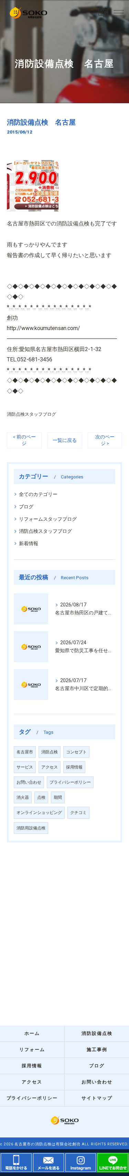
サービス (25, 767)
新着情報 (28, 543)
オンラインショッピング (39, 812)
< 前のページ (24, 440)
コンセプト (76, 752)
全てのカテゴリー (38, 494)
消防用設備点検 (31, 828)
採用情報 (74, 767)
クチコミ (78, 812)
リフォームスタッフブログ (48, 519)
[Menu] (118, 12)
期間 (58, 797)
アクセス (49, 767)
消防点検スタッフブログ (31, 414)
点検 (41, 797)
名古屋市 (25, 752)
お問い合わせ (29, 782)
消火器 (23, 797)
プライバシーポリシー (70, 782)
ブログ (26, 506)
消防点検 (49, 752)
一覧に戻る (65, 440)
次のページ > (105, 440)
